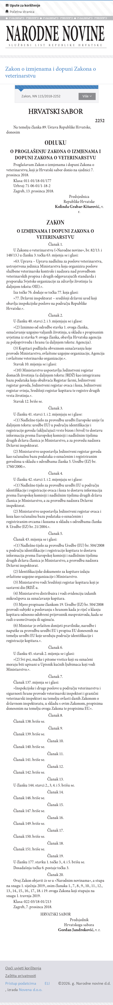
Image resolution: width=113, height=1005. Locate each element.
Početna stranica (22, 12)
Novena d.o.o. (30, 990)
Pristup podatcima (20, 984)
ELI (47, 984)
